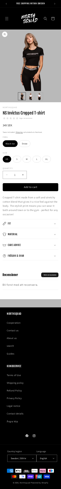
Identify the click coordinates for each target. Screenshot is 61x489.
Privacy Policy (14, 398)
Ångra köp (12, 421)
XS (7, 159)
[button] (7, 18)
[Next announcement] (54, 4)
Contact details (15, 413)
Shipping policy (15, 382)
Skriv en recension (50, 275)
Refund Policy (14, 390)
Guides (10, 353)
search (10, 345)
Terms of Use (14, 375)
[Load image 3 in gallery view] (39, 96)
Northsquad (25, 482)
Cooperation (14, 322)
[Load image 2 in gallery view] (30, 96)
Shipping (19, 132)
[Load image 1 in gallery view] (22, 96)
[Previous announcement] (6, 4)
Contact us (13, 330)
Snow (24, 143)
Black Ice (10, 143)
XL (46, 159)
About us (12, 338)
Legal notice (13, 405)
